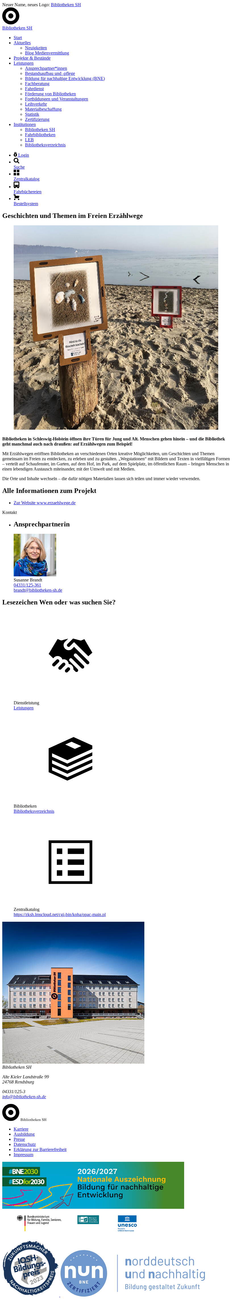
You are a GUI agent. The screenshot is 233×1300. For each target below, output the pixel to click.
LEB (29, 139)
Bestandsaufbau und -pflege (50, 73)
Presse (19, 1139)
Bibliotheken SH (66, 4)
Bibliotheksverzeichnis (45, 144)
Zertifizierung (37, 119)
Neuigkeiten (36, 47)
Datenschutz (25, 1144)
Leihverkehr (36, 104)
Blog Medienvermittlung (47, 53)
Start (18, 37)
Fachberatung (37, 83)
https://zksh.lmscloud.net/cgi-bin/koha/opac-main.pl (60, 914)
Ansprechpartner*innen (46, 68)
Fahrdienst (34, 88)
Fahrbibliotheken (40, 134)
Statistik (32, 114)
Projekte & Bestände (32, 58)
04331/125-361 (27, 585)
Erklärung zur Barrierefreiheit (40, 1149)
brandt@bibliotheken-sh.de (38, 590)
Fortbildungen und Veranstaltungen (56, 98)
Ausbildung (24, 1134)
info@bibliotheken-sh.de (24, 1096)
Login (23, 155)
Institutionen (25, 124)
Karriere (21, 1129)
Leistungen (24, 63)
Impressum (23, 1154)
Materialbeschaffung (43, 109)
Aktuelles (22, 42)
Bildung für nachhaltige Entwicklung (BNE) (65, 78)
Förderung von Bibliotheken (50, 93)
